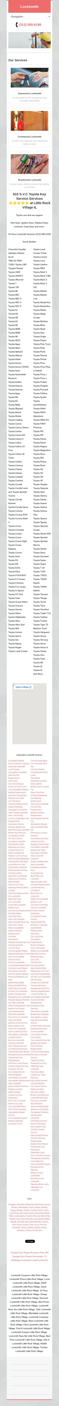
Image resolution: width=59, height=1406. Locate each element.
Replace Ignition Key (16, 827)
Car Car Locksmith (38, 908)
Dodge (37, 1207)
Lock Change (13, 769)
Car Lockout (36, 1037)
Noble (25, 1225)
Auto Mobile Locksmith (17, 1078)
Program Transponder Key (19, 942)
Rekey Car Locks (15, 1104)
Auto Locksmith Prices (17, 985)
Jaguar (13, 1210)
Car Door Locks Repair (17, 968)
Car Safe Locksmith (16, 1003)
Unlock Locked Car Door (18, 1066)
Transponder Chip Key (40, 1158)
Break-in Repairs (38, 945)
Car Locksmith (14, 896)
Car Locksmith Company (18, 790)
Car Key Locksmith (16, 1043)
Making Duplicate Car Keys (19, 954)
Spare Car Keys (37, 1089)
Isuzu (36, 1225)
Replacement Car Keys (17, 870)
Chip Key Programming (40, 974)
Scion (31, 1207)
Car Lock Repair (37, 1083)
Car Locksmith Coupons (41, 1155)
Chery (25, 1213)
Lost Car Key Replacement (19, 911)
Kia (40, 1230)
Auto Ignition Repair (39, 824)
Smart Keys (13, 1098)
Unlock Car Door (37, 841)
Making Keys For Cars (40, 971)
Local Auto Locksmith (17, 905)
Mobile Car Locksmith (40, 951)
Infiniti (43, 1216)
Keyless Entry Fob (38, 922)
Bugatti (13, 1222)
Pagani (12, 1219)
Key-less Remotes (38, 1124)
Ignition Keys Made (16, 983)
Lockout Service (14, 1037)
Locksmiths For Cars (16, 864)
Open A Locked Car (16, 853)
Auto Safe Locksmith (39, 853)
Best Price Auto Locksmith (18, 830)
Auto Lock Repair (38, 948)
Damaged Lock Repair (17, 810)
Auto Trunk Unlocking (17, 1109)
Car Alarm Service (15, 1069)
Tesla (23, 1227)
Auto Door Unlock (15, 925)
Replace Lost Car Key (40, 844)
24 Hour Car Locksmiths (41, 977)
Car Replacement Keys (17, 1049)
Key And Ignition (15, 1075)
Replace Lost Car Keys (17, 856)
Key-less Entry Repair (40, 1106)
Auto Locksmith (14, 1083)
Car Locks (35, 960)
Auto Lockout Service (39, 1135)
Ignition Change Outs (17, 994)
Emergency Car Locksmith (19, 997)
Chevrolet (20, 1204)
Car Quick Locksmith (16, 841)
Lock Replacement (16, 1011)
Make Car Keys (14, 899)
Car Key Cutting (14, 873)
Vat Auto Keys (36, 962)
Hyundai (20, 1222)
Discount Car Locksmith (18, 1017)
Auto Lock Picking (15, 815)
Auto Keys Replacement (18, 893)
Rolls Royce (17, 1225)
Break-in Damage (15, 1121)
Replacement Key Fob (40, 988)
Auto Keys (35, 934)
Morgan (20, 1210)
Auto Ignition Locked (39, 1017)
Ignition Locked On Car (17, 1023)
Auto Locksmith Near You (18, 922)
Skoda (37, 1227)
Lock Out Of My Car (39, 994)
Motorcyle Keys (37, 957)
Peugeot (11, 1204)
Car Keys (12, 936)
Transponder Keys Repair (18, 1052)
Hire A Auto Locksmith (17, 971)
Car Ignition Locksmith (17, 772)
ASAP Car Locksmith (39, 899)
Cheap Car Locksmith (40, 983)
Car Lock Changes (16, 784)
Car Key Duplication (39, 761)
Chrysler (28, 1216)
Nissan (14, 1207)
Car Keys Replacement (40, 885)
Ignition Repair (14, 1092)
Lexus (46, 1210)
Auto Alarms (13, 939)
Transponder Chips (16, 844)
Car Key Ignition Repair (18, 951)
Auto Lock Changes (16, 919)
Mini (27, 1222)
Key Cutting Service (16, 1072)
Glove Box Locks (37, 1153)
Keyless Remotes (15, 807)
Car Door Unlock (15, 839)
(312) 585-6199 (30, 25)
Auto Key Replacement (40, 991)
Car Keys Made (14, 913)
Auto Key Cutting (37, 1092)
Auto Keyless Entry (38, 968)
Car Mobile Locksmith (40, 847)
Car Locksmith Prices (17, 1106)
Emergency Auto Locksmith (19, 1055)
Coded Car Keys (37, 1060)
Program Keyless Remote (18, 1000)
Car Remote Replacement (19, 965)
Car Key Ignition (37, 1032)
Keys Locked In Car (16, 1026)
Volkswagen (23, 1207)
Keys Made (35, 778)
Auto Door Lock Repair (17, 876)
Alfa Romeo (39, 1204)
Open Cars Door (37, 792)
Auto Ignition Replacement (19, 1081)
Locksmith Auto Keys (39, 1098)
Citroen (28, 1230)
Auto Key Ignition (38, 965)
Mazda (41, 1219)
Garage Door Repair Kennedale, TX (29, 1256)
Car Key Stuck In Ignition (18, 974)
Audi (18, 1219)
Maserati (29, 1219)
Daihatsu (21, 1230)
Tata (48, 1216)
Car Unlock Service (39, 1086)
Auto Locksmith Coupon (40, 1164)
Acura (47, 1204)
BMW (47, 1219)
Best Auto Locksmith (39, 925)
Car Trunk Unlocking (39, 905)
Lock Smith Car (37, 1161)
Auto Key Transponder (17, 795)
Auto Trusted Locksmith (18, 813)
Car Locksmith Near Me (40, 1040)
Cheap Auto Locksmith (17, 867)
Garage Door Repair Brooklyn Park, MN (30, 1252)
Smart (27, 1204)
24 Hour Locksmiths (16, 962)
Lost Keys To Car (15, 1124)
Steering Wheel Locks (40, 1184)
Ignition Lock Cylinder (40, 1109)
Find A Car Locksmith (17, 1029)
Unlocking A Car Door (39, 839)
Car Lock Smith (37, 936)
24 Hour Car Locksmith (17, 991)
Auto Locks (12, 781)
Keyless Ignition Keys (39, 862)
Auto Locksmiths (37, 864)
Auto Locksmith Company (18, 764)
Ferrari (40, 1210)
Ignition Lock (13, 908)
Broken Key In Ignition (40, 1014)
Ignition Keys (36, 801)
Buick (45, 1222)
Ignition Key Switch (38, 1043)
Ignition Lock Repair (16, 1008)
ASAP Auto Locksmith (17, 988)
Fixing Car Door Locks (17, 787)
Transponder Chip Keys (18, 862)
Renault (36, 1216)
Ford (36, 1213)
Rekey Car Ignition (16, 928)
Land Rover (14, 1213)
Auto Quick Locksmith (39, 804)
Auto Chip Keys (14, 916)
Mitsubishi (16, 1227)
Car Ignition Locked (16, 836)
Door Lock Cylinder (16, 957)
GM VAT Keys (36, 980)
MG (21, 1213)
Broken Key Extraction (40, 1095)
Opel (23, 1219)
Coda (31, 1225)
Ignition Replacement (17, 792)
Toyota (33, 1210)
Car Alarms (35, 890)
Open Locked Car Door (17, 1032)
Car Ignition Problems (40, 1112)
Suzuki (35, 1230)
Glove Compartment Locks (19, 1006)
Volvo (31, 1213)
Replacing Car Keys (16, 847)
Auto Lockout (36, 784)
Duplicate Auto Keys (39, 1029)
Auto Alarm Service (16, 824)
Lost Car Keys (14, 948)
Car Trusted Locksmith (40, 997)
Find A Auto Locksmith (40, 1011)
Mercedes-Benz (36, 1222)
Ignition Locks (36, 902)
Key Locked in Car (38, 1127)
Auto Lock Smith (15, 1020)
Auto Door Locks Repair (18, 1063)
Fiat (32, 1204)
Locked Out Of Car (15, 850)
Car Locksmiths (14, 902)
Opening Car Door (38, 954)
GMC (11, 1216)
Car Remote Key (37, 887)
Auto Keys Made (37, 1072)
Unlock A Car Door (15, 885)
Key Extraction (37, 1104)
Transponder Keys (38, 985)
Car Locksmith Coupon (17, 1118)
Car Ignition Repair (16, 761)
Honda (43, 1227)
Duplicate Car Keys (39, 781)
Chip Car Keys (14, 960)
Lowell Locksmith (39, 1260)
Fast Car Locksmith (38, 1101)
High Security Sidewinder (18, 859)
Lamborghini (19, 1216)
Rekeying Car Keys (39, 1063)
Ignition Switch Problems (18, 1086)
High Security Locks (39, 882)
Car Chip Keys (14, 801)
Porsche (43, 1225)
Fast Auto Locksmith (16, 1014)
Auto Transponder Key (17, 1046)
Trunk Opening (37, 873)
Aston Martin (44, 1213)
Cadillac (30, 1227)
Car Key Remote (37, 769)
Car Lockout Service (39, 1034)
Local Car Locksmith (16, 766)
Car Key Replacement (40, 1052)
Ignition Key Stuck (38, 850)
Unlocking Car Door (39, 1121)
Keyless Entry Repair (39, 1144)
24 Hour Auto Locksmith (40, 1026)
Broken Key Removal (17, 833)
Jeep (36, 1219)
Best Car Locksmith (16, 1040)
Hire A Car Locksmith (16, 1101)
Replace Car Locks (16, 798)
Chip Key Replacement (17, 804)
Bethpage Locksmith (21, 1260)
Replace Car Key (15, 1089)
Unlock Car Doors (15, 945)
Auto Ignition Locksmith (17, 1034)
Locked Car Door (15, 1095)
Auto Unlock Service (39, 1081)
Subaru (27, 1210)
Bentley (44, 1207)
